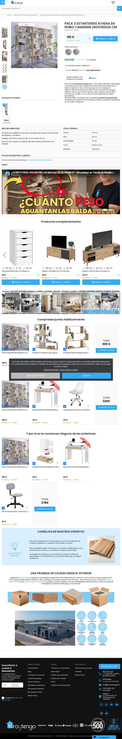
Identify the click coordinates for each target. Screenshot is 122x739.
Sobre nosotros (34, 682)
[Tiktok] (106, 704)
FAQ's (53, 682)
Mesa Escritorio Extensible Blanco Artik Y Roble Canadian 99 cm (57, 410)
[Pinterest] (101, 713)
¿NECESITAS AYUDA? (109, 666)
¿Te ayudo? (101, 737)
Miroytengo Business (36, 689)
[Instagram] (101, 704)
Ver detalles (6, 123)
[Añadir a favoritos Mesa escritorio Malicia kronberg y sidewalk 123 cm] (118, 275)
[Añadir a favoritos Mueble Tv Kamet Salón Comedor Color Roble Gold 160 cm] (78, 275)
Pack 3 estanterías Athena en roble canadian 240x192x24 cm (26, 353)
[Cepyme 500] (98, 725)
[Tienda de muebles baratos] (19, 3)
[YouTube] (117, 704)
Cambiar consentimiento (60, 685)
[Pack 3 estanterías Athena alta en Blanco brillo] (76, 51)
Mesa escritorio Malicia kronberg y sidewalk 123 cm (96, 271)
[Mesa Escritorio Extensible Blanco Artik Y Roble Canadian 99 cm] (46, 394)
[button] (4, 86)
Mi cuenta (80, 664)
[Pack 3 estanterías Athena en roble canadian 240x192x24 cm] (15, 337)
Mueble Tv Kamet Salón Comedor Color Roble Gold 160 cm (56, 271)
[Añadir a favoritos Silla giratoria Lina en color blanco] (88, 406)
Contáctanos (33, 668)
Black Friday (32, 695)
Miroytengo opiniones (36, 685)
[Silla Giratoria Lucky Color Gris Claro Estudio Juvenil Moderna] (15, 495)
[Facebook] (111, 704)
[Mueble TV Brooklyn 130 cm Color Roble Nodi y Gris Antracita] (21, 246)
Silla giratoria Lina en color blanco (76, 410)
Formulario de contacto (108, 689)
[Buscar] (119, 8)
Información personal (83, 668)
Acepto (86, 375)
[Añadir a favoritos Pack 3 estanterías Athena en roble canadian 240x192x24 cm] (27, 349)
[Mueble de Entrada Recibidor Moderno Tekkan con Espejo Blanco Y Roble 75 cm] (46, 451)
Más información (51, 369)
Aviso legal (55, 671)
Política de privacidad (59, 675)
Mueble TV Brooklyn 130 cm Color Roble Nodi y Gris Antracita (16, 271)
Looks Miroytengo (34, 678)
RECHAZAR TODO (35, 375)
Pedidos (78, 671)
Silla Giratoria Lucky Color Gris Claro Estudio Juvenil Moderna (26, 511)
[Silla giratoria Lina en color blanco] (76, 394)
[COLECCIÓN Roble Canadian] (61, 302)
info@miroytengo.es (111, 685)
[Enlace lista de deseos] (113, 2)
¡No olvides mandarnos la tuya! (39, 160)
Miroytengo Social (35, 692)
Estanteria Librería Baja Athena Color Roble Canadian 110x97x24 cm (89, 353)
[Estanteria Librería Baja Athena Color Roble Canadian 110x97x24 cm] (76, 337)
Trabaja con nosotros (36, 675)
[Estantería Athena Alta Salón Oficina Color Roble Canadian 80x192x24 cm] (6, 109)
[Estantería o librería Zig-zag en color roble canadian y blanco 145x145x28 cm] (46, 337)
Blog (29, 671)
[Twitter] (107, 713)
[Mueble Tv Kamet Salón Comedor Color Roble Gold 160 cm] (61, 246)
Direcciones (79, 675)
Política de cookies (58, 678)
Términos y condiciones (60, 668)
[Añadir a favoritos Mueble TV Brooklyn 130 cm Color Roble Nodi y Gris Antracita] (38, 275)
